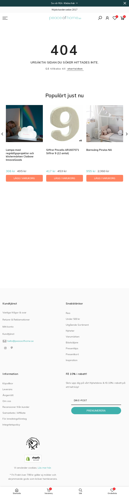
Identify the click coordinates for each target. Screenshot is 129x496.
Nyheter (70, 330)
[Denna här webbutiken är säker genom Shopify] (32, 458)
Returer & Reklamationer (16, 319)
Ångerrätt (8, 395)
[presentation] (2, 134)
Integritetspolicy (11, 424)
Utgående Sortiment (77, 324)
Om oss (7, 401)
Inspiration (71, 360)
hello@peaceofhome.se (20, 341)
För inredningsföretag (15, 418)
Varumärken (72, 336)
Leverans (7, 389)
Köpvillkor (8, 383)
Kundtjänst (8, 333)
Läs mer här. (45, 467)
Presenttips (72, 348)
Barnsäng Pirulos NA (99, 149)
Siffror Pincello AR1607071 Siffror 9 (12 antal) (62, 151)
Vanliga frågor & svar (14, 312)
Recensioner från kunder (16, 406)
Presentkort (72, 354)
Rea (68, 313)
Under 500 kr (73, 318)
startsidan (75, 68)
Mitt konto (8, 326)
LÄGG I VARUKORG (24, 178)
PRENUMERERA (96, 411)
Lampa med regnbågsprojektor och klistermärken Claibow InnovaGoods (20, 154)
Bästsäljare (72, 342)
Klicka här (69, 3)
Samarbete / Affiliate (14, 412)
